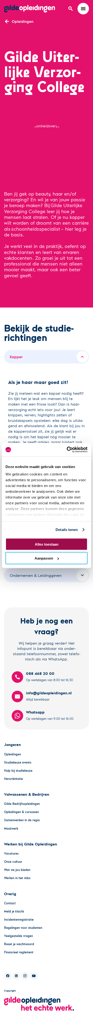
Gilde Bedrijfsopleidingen (22, 804)
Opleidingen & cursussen (21, 812)
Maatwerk (11, 828)
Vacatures (11, 853)
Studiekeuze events (17, 762)
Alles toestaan (46, 544)
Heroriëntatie (13, 779)
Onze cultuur (13, 861)
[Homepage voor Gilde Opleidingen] (29, 8)
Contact (10, 903)
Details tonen (67, 530)
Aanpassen (44, 558)
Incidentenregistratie (19, 919)
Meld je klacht (14, 911)
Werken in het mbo (17, 878)
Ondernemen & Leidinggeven (36, 575)
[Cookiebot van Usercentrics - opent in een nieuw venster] (67, 450)
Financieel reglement (18, 952)
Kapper (16, 356)
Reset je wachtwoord (19, 944)
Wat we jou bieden (17, 870)
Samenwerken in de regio (22, 820)
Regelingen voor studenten (23, 928)
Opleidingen (12, 754)
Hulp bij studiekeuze (18, 770)
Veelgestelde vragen (18, 936)
